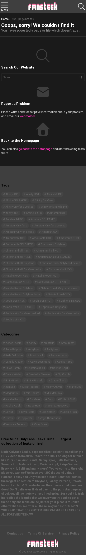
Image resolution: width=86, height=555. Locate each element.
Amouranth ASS (15, 238)
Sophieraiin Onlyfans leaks (63, 313)
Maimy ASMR (54, 386)
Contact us (15, 533)
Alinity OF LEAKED (16, 200)
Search (80, 78)
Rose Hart (34, 405)
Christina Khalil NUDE (18, 256)
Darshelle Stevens (39, 374)
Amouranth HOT (41, 238)
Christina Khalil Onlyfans (19, 263)
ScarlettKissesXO (57, 405)
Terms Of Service (41, 533)
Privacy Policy (68, 533)
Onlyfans (35, 399)
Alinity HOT (32, 194)
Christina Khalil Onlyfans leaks (23, 269)
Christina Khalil (36, 368)
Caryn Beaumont (40, 361)
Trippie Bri (26, 418)
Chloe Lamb (12, 368)
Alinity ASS (12, 194)
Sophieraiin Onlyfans (53, 307)
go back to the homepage (35, 149)
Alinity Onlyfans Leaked (19, 206)
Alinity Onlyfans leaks (54, 206)
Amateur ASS (34, 213)
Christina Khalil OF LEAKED (54, 256)
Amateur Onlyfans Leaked (50, 225)
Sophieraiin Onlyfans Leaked (22, 313)
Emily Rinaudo (35, 380)
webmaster (27, 116)
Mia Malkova (54, 393)
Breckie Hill (36, 355)
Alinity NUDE (54, 194)
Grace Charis (58, 380)
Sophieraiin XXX (15, 319)
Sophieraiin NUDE (69, 300)
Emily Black (12, 380)
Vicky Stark (40, 424)
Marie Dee (75, 386)
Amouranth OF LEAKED (19, 244)
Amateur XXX (49, 231)
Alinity (32, 342)
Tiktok (9, 418)
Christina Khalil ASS (17, 250)
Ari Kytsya (52, 349)
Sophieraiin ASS (15, 300)
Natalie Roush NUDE (17, 281)
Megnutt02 (11, 393)
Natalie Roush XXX (59, 294)
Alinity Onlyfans (44, 200)
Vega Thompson (50, 418)
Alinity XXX (11, 213)
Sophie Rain (69, 411)
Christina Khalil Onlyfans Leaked (61, 263)
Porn (50, 399)
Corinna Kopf (60, 368)
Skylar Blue (27, 411)
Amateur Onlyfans (16, 225)
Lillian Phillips (30, 386)
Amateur (48, 342)
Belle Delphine (14, 355)
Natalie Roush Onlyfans (19, 288)
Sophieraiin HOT (42, 300)
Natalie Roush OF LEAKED (52, 281)
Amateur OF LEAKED (43, 219)
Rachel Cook (13, 405)
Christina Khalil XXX (60, 269)
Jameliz (10, 386)
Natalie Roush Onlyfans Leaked (59, 288)
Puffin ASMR (67, 399)
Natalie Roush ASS (16, 275)
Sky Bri (9, 411)
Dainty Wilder (13, 374)
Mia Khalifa (32, 393)
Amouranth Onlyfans (53, 244)
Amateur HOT (57, 213)
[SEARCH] (81, 6)
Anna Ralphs (13, 349)
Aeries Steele (13, 342)
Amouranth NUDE (69, 238)
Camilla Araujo (14, 361)
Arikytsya (33, 349)
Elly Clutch (64, 374)
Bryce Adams (59, 355)
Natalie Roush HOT (46, 275)
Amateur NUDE (14, 219)
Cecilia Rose (64, 361)
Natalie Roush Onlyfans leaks (22, 294)
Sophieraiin (48, 411)
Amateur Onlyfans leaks (19, 231)
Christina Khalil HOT (48, 250)
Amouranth (67, 342)
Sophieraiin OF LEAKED (19, 307)
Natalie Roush (13, 399)
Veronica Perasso (16, 424)
